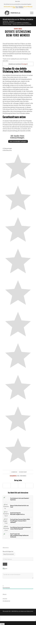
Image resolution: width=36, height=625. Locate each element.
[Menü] (30, 13)
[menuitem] (17, 1)
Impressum (23, 611)
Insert (2, 624)
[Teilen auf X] (14, 485)
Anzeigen (24, 64)
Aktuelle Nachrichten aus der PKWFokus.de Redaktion (18, 19)
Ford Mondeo (23, 476)
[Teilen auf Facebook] (6, 485)
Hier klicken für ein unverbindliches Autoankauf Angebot (17, 4)
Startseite (17, 1)
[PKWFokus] (15, 13)
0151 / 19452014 (19, 6)
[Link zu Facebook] (29, 613)
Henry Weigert (24, 472)
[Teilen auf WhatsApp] (22, 485)
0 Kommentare (14, 472)
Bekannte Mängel (18, 28)
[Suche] (26, 13)
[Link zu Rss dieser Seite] (32, 613)
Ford (18, 476)
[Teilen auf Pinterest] (29, 485)
